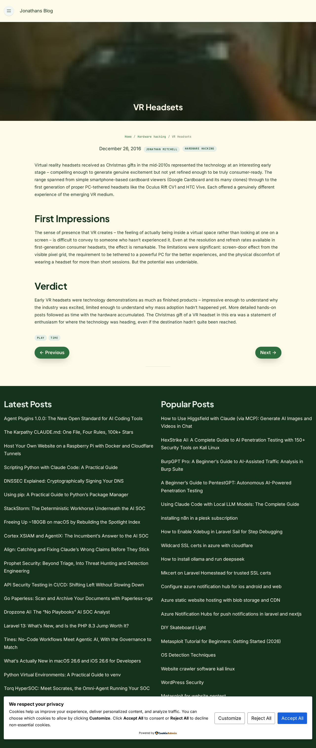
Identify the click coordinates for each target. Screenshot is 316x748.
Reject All (261, 718)
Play (40, 338)
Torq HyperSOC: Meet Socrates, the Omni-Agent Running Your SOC (77, 688)
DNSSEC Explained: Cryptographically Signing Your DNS (64, 481)
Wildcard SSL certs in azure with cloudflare (207, 545)
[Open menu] (9, 11)
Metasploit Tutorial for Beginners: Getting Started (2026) (221, 641)
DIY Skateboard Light (183, 627)
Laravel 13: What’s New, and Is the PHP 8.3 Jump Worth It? (66, 625)
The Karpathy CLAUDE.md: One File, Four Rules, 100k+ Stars (68, 432)
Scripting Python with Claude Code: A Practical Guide (61, 467)
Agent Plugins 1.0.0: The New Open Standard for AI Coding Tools (73, 418)
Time (54, 338)
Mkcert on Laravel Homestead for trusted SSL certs (216, 573)
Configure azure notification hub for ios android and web (221, 586)
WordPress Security (182, 682)
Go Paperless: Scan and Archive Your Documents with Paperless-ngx (78, 598)
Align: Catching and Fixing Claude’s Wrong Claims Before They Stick (76, 549)
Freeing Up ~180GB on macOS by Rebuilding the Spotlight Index (72, 522)
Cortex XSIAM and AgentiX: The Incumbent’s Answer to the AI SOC (76, 535)
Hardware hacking (152, 137)
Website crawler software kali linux (198, 668)
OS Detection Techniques (188, 655)
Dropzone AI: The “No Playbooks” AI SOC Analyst (57, 612)
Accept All (292, 718)
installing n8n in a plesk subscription (199, 518)
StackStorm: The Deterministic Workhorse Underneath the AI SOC (74, 508)
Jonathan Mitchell (161, 149)
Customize (229, 718)
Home (128, 137)
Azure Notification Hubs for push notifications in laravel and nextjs (231, 614)
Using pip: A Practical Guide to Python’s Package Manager (66, 494)
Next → (268, 352)
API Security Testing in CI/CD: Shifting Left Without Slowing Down (74, 584)
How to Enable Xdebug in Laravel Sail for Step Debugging (221, 531)
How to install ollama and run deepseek (202, 559)
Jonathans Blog (36, 10)
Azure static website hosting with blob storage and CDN (220, 600)
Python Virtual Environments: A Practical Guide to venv (62, 674)
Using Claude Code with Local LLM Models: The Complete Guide (230, 504)
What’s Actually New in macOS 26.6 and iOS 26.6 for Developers (72, 660)
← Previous (52, 352)
